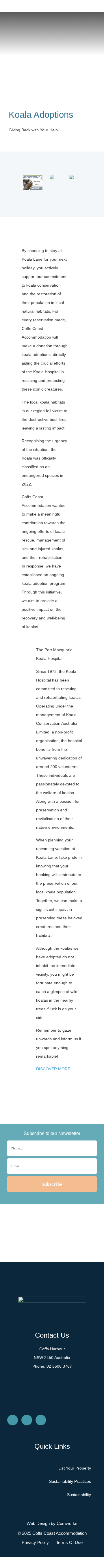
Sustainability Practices (70, 1481)
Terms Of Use (69, 1542)
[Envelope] (12, 1420)
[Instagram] (26, 1420)
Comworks (67, 1523)
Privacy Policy (35, 1542)
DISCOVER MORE (53, 1069)
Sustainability (79, 1494)
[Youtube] (41, 1420)
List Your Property (74, 1468)
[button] (30, 184)
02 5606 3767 (59, 1366)
